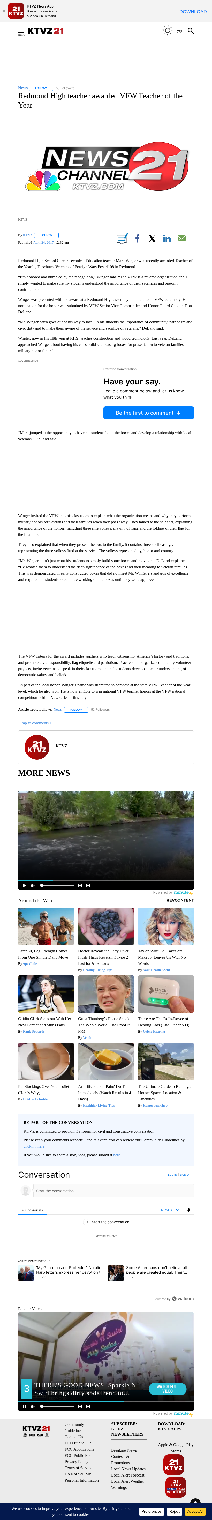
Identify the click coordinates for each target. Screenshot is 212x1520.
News (58, 709)
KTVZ (28, 235)
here (116, 1155)
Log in (172, 1174)
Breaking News (124, 1450)
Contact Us (74, 1437)
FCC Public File (78, 1455)
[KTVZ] (48, 31)
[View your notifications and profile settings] (189, 1210)
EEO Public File (78, 1443)
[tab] (32, 1210)
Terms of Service (78, 1468)
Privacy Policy (76, 1461)
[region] (106, 1236)
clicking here (34, 1146)
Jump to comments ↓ (35, 723)
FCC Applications (79, 1449)
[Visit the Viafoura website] (183, 1298)
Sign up (185, 1174)
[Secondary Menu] (25, 31)
